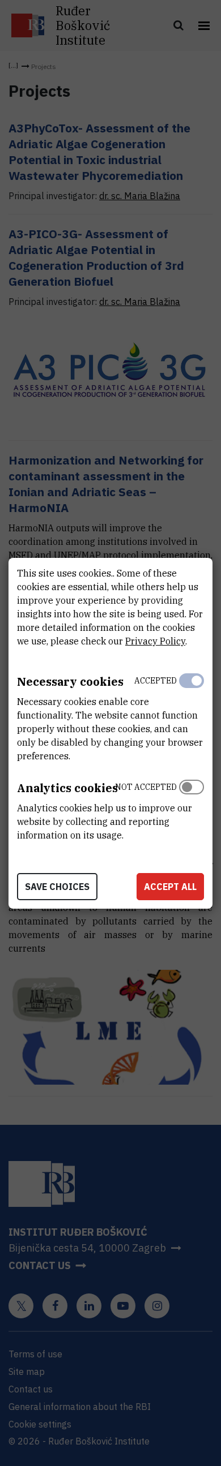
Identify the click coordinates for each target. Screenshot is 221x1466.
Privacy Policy (155, 641)
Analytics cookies (67, 788)
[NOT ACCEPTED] (191, 808)
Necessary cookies (70, 681)
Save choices (57, 886)
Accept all (170, 886)
